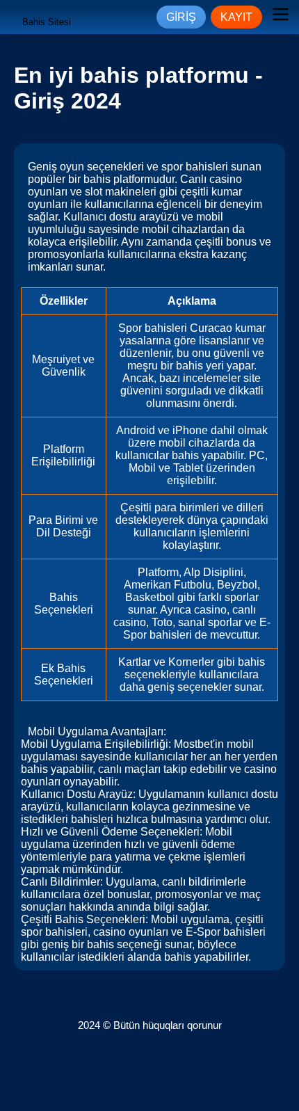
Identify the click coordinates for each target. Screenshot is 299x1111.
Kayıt (236, 17)
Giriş (181, 17)
